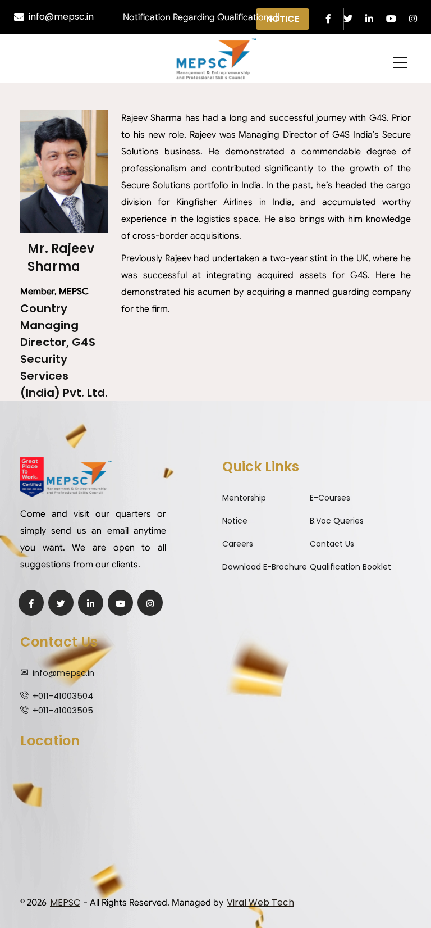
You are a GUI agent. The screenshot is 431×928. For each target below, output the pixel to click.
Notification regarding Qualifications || (190, 17)
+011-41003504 (63, 696)
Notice (234, 520)
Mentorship (244, 497)
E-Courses (330, 497)
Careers (237, 543)
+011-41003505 (63, 710)
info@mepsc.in (61, 16)
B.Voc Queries (337, 520)
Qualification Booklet (350, 566)
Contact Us (332, 543)
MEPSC (65, 902)
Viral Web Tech (260, 902)
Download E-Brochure (264, 566)
